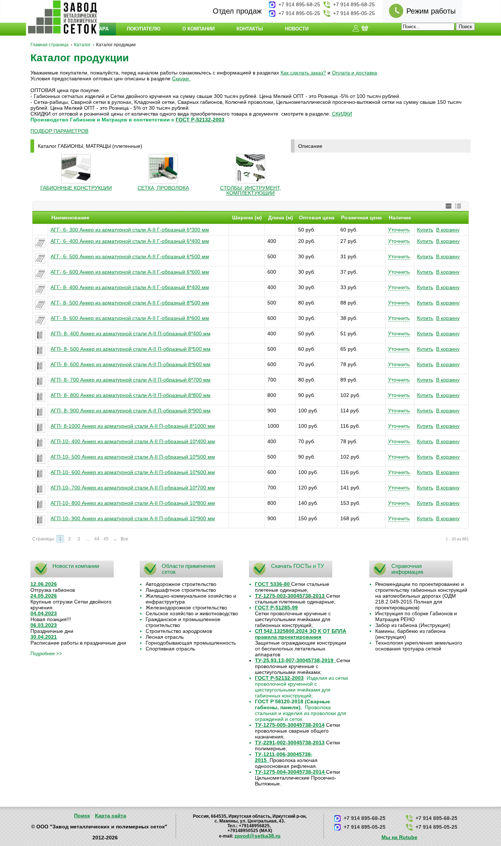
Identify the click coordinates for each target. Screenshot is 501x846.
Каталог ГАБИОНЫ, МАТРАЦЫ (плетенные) (90, 146)
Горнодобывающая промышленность (191, 643)
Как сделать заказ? (303, 73)
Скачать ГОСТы (291, 566)
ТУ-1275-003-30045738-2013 (290, 596)
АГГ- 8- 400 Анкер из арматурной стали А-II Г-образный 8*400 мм (130, 287)
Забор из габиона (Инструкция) (412, 625)
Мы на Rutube (399, 837)
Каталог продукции (79, 57)
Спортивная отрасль (170, 649)
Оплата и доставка (354, 73)
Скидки (180, 78)
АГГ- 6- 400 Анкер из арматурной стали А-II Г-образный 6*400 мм (130, 241)
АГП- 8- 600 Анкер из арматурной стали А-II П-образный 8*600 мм (131, 364)
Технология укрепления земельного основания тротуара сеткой (418, 646)
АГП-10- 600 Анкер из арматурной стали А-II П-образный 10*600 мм (133, 472)
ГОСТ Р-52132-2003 (200, 120)
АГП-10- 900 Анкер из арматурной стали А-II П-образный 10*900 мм (133, 518)
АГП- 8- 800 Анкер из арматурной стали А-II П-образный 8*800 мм (131, 395)
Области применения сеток (188, 569)
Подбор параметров (59, 131)
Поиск (82, 815)
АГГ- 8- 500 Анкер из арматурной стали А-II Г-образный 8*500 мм (130, 303)
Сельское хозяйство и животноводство (192, 613)
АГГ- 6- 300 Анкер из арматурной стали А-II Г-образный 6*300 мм (130, 230)
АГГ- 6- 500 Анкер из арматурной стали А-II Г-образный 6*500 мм (130, 256)
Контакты (250, 29)
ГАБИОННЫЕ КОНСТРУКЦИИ (76, 188)
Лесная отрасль (165, 637)
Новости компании (75, 566)
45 (106, 538)
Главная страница (49, 44)
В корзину (448, 230)
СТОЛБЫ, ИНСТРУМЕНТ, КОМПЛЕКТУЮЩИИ (250, 190)
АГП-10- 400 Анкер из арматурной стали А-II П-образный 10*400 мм (133, 441)
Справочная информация (407, 569)
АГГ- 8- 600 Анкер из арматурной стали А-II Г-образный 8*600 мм (130, 318)
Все (124, 538)
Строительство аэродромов (179, 631)
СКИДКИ (342, 114)
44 (96, 538)
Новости (296, 29)
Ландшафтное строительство (181, 590)
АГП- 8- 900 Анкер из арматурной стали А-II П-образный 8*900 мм (131, 410)
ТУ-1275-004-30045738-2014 (290, 772)
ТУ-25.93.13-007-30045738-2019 (294, 660)
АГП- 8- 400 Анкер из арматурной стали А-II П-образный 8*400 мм (131, 333)
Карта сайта (110, 815)
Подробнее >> (46, 653)
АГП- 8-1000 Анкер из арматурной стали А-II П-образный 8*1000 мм (133, 426)
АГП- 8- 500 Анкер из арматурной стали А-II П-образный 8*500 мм (131, 349)
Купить (425, 230)
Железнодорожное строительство (186, 607)
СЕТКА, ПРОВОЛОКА (163, 188)
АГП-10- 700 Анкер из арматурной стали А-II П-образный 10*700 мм (133, 488)
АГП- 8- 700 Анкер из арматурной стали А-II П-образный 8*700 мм (131, 380)
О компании (198, 29)
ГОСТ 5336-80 (272, 584)
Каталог (82, 44)
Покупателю (143, 29)
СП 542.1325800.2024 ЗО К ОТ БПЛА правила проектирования (300, 634)
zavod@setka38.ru (257, 836)
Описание (310, 146)
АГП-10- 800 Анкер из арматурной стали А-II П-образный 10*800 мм (133, 503)
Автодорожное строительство (181, 584)
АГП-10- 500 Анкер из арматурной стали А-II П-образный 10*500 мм (133, 457)
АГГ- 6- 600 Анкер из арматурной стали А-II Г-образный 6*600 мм (130, 272)
